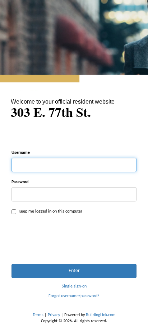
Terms (38, 315)
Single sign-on (74, 286)
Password (19, 182)
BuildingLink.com (101, 315)
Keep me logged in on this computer (50, 211)
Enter (74, 271)
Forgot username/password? (74, 296)
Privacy (54, 315)
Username (20, 153)
